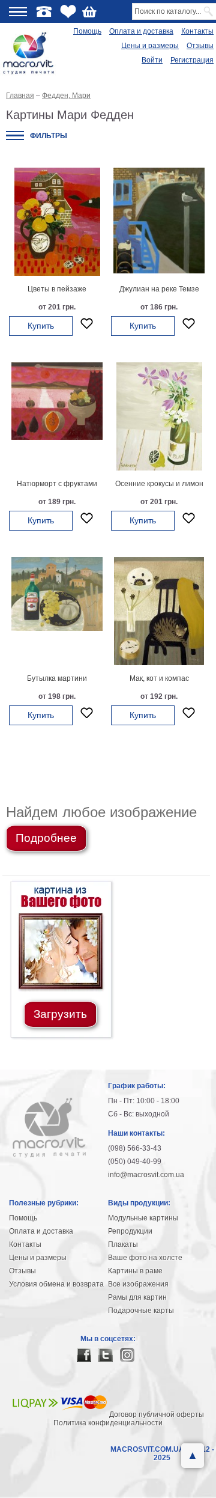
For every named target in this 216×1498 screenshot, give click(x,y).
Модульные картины (143, 1218)
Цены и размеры (150, 45)
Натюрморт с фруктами (57, 484)
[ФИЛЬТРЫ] (15, 135)
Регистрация (192, 60)
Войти (152, 60)
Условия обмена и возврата (56, 1284)
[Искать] (209, 11)
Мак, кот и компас (159, 678)
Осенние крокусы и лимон (159, 484)
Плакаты (123, 1244)
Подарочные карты (141, 1310)
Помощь (87, 31)
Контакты (197, 31)
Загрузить (60, 1014)
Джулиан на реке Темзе (159, 289)
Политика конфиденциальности (108, 1423)
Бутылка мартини (57, 678)
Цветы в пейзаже (57, 289)
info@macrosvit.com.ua (146, 1175)
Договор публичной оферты (156, 1414)
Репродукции (130, 1231)
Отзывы (200, 45)
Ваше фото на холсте (145, 1257)
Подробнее (46, 838)
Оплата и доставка (141, 31)
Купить (41, 325)
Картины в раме (135, 1271)
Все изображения (138, 1284)
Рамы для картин (137, 1297)
